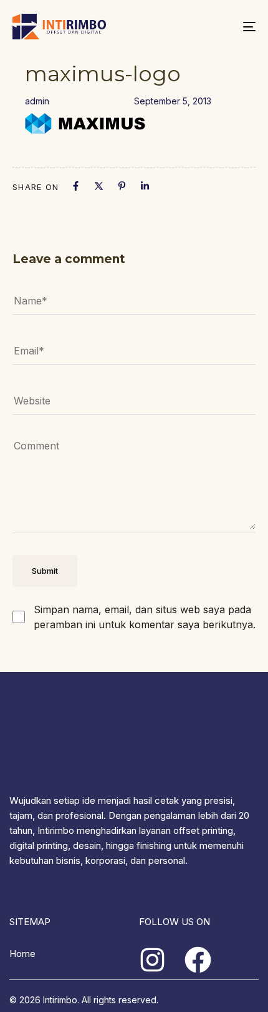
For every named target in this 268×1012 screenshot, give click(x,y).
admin (37, 101)
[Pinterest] (122, 186)
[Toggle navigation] (215, 26)
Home (22, 953)
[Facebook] (75, 186)
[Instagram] (152, 959)
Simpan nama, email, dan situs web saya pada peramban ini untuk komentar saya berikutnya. (145, 617)
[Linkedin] (145, 186)
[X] (98, 186)
